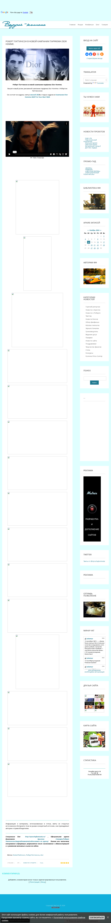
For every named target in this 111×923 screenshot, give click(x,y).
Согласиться (97, 918)
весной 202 (34, 95)
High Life (88, 138)
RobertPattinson (19, 855)
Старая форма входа (94, 58)
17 (104, 242)
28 (94, 248)
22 (98, 245)
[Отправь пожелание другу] (94, 617)
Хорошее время (91, 143)
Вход (43, 882)
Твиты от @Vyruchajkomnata (94, 561)
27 (91, 248)
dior (41, 855)
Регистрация (34, 882)
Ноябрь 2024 (94, 230)
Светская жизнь (91, 145)
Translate (100, 83)
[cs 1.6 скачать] (89, 705)
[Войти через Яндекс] (94, 54)
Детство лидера (91, 148)
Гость (41, 863)
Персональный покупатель (90, 140)
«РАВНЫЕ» (89, 169)
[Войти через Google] (98, 54)
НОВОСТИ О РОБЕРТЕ (29, 863)
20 (91, 245)
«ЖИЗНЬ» (88, 168)
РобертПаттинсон (33, 855)
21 (94, 245)
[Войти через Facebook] (90, 54)
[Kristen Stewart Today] (89, 697)
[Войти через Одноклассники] (102, 54)
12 (88, 242)
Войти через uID (94, 48)
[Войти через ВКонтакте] (87, 54)
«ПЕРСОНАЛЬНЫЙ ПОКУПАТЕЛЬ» (91, 173)
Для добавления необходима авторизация (94, 671)
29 (98, 248)
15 (98, 242)
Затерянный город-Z (93, 146)
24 (104, 245)
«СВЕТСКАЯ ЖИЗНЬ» (92, 171)
